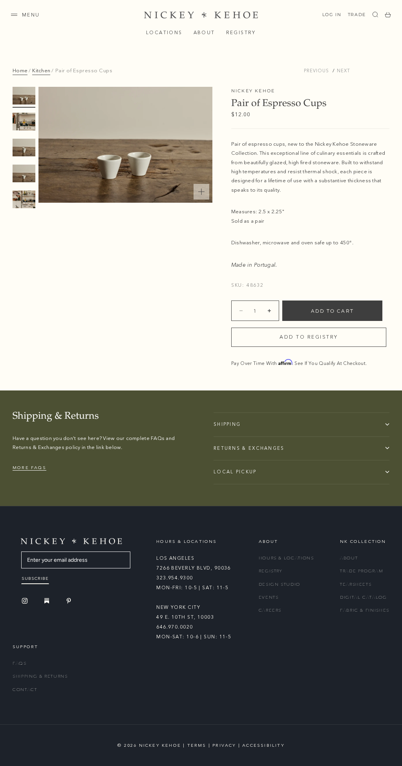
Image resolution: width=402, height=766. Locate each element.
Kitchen (41, 70)
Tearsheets (356, 584)
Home (20, 70)
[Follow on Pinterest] (70, 601)
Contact (25, 690)
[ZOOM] (201, 192)
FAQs (20, 663)
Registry (241, 32)
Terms (196, 745)
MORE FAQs (29, 468)
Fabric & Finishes (364, 610)
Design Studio (279, 584)
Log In (332, 14)
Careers (270, 610)
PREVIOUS (316, 71)
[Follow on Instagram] (26, 601)
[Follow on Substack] (48, 600)
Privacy (224, 745)
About (204, 32)
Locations (164, 32)
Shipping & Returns (40, 676)
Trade (357, 14)
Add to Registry (309, 337)
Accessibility (263, 745)
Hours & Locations (286, 558)
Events (269, 597)
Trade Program (361, 571)
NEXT (343, 71)
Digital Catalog (363, 597)
